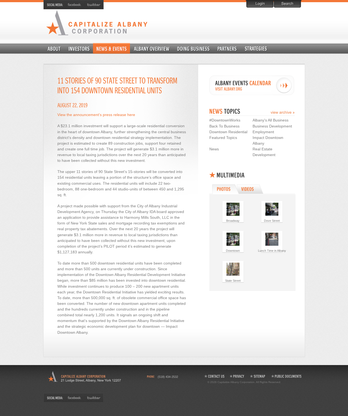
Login (260, 4)
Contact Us (214, 376)
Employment (263, 132)
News (214, 149)
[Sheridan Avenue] (271, 209)
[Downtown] (233, 239)
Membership (79, 48)
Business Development (272, 126)
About (54, 48)
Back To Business (224, 126)
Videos (251, 189)
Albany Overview (152, 48)
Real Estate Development (264, 152)
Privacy (237, 376)
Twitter (93, 4)
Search (287, 4)
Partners (227, 48)
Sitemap (258, 376)
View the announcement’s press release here (96, 115)
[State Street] (233, 269)
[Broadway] (233, 209)
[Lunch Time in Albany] (271, 239)
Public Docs (286, 376)
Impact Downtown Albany (268, 140)
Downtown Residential (269, 48)
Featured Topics (223, 137)
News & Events (111, 48)
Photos (225, 189)
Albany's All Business (270, 120)
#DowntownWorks (224, 120)
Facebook (75, 4)
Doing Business (193, 48)
